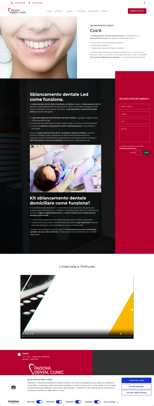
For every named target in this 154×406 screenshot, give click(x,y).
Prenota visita (137, 11)
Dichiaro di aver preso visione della (131, 147)
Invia (146, 153)
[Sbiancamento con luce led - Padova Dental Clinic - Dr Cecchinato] (65, 192)
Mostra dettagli (109, 402)
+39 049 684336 (19, 3)
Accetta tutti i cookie (136, 380)
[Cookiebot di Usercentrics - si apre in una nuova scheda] (13, 401)
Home (49, 11)
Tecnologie (81, 11)
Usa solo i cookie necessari (136, 393)
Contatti (104, 11)
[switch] (59, 401)
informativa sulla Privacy (127, 148)
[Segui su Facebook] (144, 3)
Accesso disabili (37, 3)
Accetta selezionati (136, 386)
